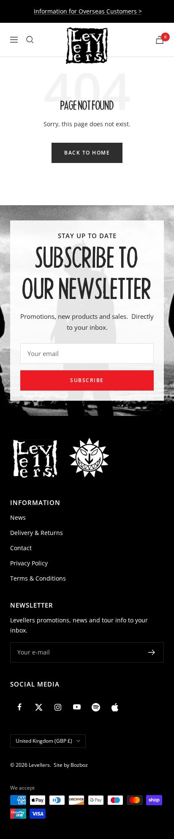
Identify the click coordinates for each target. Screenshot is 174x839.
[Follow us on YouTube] (76, 707)
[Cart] (159, 40)
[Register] (151, 652)
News (18, 517)
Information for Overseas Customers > (88, 11)
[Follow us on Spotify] (95, 707)
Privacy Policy (29, 563)
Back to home (87, 152)
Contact (21, 548)
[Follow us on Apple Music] (114, 707)
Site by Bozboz (71, 764)
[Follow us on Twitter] (38, 707)
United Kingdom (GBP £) (44, 740)
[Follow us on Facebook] (19, 707)
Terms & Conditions (38, 578)
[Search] (30, 39)
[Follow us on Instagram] (57, 707)
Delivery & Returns (36, 533)
